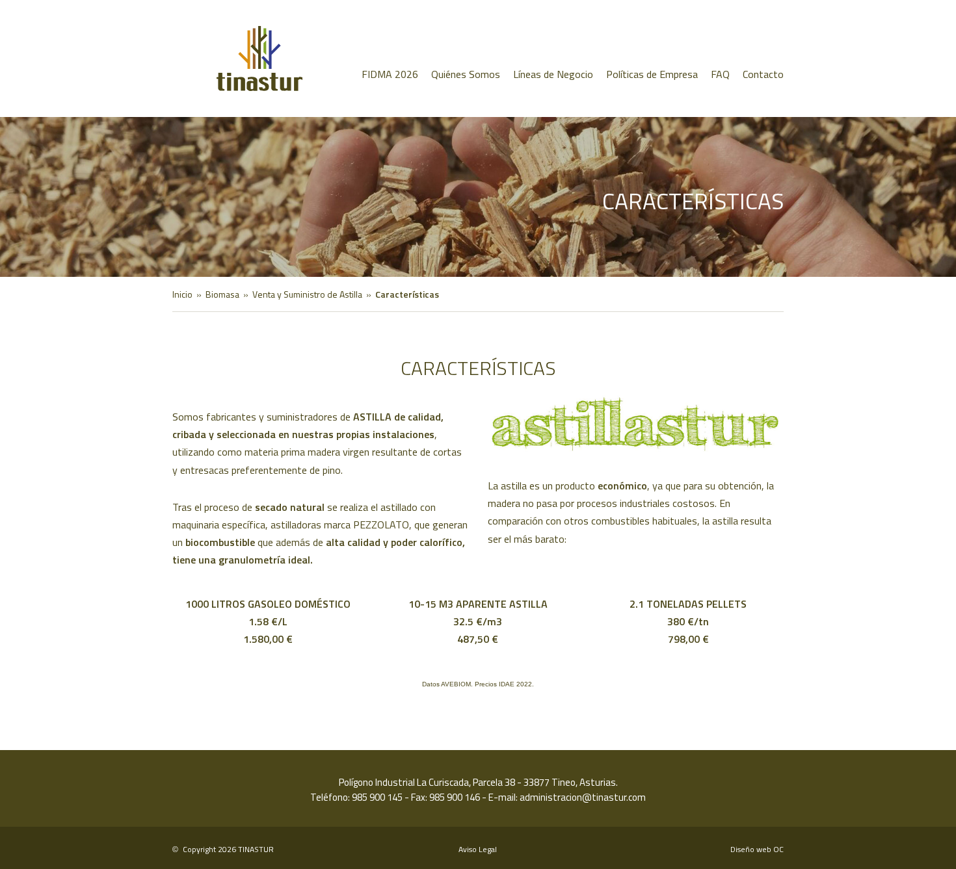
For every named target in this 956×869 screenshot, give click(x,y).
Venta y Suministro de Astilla (307, 294)
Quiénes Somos (465, 74)
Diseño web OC (757, 849)
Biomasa (222, 294)
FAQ (720, 74)
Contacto (763, 74)
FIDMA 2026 (390, 74)
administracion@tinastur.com (583, 797)
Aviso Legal (477, 849)
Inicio (182, 294)
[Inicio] (241, 58)
